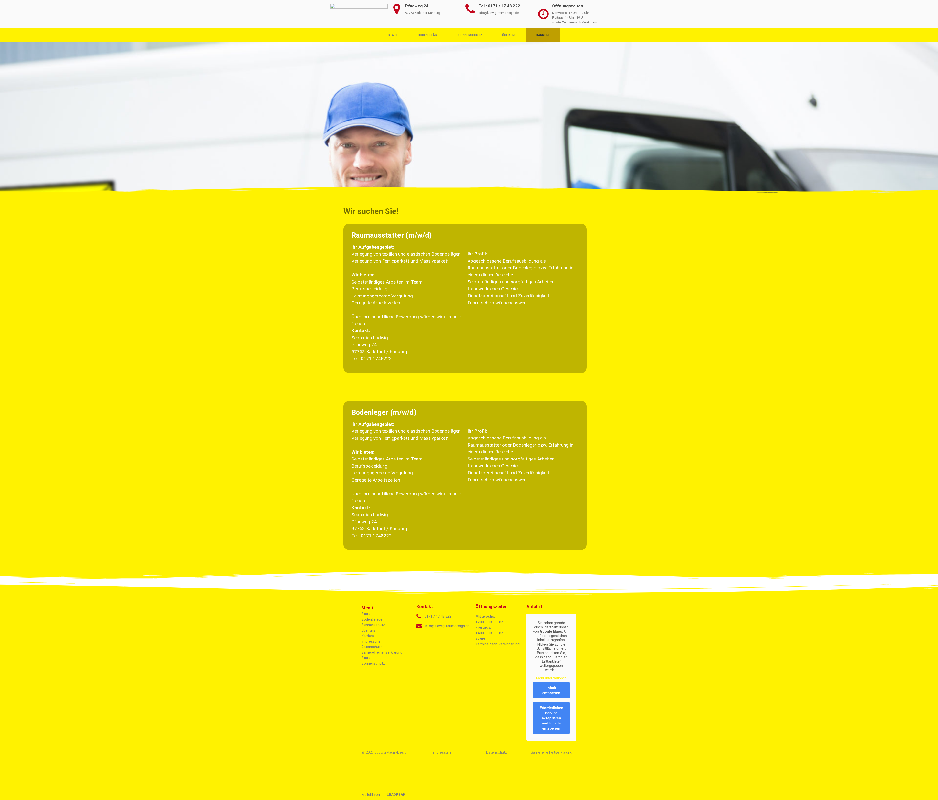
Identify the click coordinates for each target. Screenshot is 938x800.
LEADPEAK (395, 794)
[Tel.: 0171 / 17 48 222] (470, 9)
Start (393, 35)
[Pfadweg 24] (397, 9)
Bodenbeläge (428, 35)
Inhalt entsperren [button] (551, 690)
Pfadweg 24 (416, 5)
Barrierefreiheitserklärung (382, 652)
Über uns (509, 35)
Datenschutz (372, 647)
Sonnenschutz (470, 35)
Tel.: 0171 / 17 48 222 (499, 5)
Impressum (371, 641)
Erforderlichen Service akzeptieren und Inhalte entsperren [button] (551, 718)
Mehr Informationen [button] (551, 678)
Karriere (543, 35)
